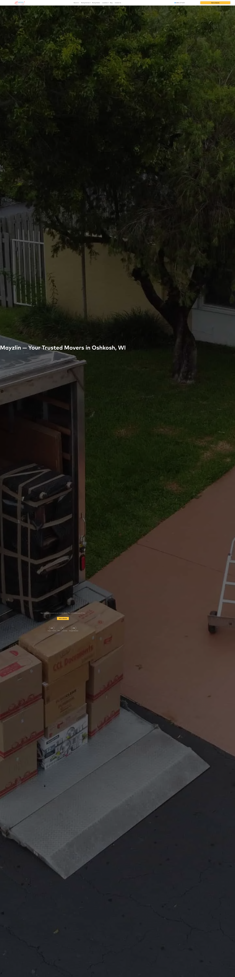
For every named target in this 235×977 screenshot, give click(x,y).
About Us (76, 2)
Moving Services (85, 2)
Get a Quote (215, 3)
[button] (86, 2)
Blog (111, 2)
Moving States (96, 2)
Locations (105, 2)
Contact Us (118, 2)
